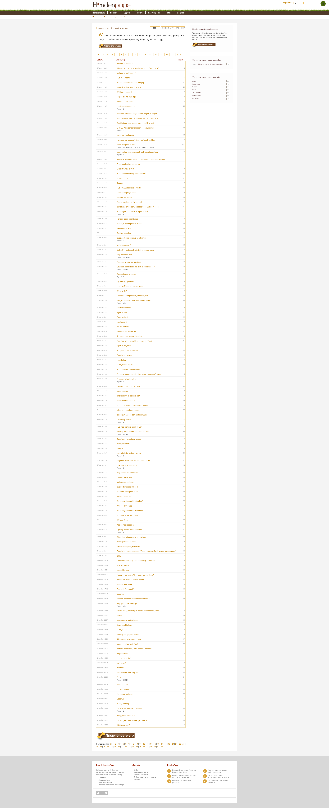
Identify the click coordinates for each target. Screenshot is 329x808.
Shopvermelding (104, 780)
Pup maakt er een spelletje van (129, 427)
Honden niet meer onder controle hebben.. (134, 598)
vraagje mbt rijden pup (126, 715)
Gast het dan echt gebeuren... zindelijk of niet (135, 123)
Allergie (120, 448)
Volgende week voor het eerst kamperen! (133, 460)
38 (148, 746)
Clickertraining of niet (125, 168)
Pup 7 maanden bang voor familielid (131, 173)
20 (173, 744)
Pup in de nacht (123, 77)
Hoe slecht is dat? (124, 658)
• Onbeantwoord (123, 17)
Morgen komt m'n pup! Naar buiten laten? (134, 300)
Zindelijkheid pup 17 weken (128, 634)
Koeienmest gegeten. (125, 524)
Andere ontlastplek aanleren (128, 164)
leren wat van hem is (125, 135)
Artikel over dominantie (126, 400)
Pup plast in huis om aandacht (129, 262)
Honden (113, 12)
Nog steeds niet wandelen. (127, 472)
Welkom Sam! (122, 520)
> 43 (179, 54)
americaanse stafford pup (127, 620)
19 (169, 744)
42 (162, 746)
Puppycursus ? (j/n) (125, 364)
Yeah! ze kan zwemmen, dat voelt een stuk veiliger (137, 152)
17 (162, 744)
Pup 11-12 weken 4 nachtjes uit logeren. (133, 405)
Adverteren (102, 778)
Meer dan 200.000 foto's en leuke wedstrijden (218, 771)
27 (108, 746)
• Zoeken (134, 17)
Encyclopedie (154, 12)
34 (133, 746)
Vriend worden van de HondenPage (111, 784)
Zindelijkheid (196, 93)
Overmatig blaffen (124, 419)
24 (97, 746)
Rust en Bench (123, 565)
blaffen (119, 615)
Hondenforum (99, 12)
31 (122, 746)
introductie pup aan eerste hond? (130, 579)
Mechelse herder (124, 307)
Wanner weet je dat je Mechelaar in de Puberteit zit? (138, 68)
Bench (194, 87)
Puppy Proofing (123, 703)
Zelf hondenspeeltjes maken (128, 546)
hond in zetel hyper (124, 584)
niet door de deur (124, 228)
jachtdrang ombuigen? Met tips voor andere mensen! (138, 206)
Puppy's (126, 12)
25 (101, 746)
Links (136, 770)
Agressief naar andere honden (129, 336)
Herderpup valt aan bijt (126, 106)
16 (158, 744)
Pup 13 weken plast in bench (128, 369)
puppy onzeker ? (123, 443)
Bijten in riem (122, 312)
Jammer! (120, 667)
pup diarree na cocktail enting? (129, 708)
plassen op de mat (124, 477)
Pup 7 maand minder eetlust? (129, 187)
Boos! (119, 677)
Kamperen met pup (124, 694)
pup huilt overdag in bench (127, 486)
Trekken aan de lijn (124, 197)
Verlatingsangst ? (124, 245)
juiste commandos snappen (128, 410)
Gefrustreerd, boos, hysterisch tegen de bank (135, 250)
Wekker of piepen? (124, 92)
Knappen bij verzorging (126, 379)
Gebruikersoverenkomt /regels (145, 777)
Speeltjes (120, 594)
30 (119, 746)
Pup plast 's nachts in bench (128, 515)
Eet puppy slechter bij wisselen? (130, 501)
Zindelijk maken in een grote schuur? (132, 414)
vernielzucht (122, 322)
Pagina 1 (119, 109)
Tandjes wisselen (124, 233)
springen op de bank (125, 482)
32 (126, 746)
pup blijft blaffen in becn (126, 541)
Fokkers (139, 12)
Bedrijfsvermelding (105, 782)
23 (183, 744)
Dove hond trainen (124, 625)
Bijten (194, 90)
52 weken (195, 98)
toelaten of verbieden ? (126, 63)
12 (156, 54)
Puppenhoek (196, 95)
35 (137, 746)
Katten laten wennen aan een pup (130, 82)
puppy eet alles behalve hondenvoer (131, 238)
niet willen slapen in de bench (129, 87)
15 (173, 54)
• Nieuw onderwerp (109, 17)
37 (144, 746)
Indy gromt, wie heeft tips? (127, 603)
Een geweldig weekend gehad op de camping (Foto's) (139, 374)
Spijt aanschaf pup (124, 254)
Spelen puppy (122, 178)
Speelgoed (196, 84)
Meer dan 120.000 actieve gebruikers (181, 781)
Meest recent (97, 17)
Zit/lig (119, 556)
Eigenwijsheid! (122, 317)
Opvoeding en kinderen (126, 274)
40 (155, 746)
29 (115, 746)
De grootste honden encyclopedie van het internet (218, 776)
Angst (194, 81)
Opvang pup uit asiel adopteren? (130, 529)
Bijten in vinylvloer (124, 345)
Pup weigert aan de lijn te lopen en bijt (132, 211)
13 (161, 54)
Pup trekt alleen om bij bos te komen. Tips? (134, 341)
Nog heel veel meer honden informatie (218, 781)
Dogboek (181, 12)
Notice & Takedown (141, 774)
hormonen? (121, 663)
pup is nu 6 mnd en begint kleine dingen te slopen (137, 113)
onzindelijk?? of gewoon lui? (128, 395)
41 (158, 746)
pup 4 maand (122, 684)
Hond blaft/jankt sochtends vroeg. (130, 286)
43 (165, 746)
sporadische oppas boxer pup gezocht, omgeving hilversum (141, 159)
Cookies (137, 779)
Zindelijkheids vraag (125, 355)
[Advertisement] (211, 137)
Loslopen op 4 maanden (127, 465)
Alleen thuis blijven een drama (129, 639)
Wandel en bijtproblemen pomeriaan (131, 537)
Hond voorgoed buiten (126, 144)
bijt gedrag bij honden (125, 281)
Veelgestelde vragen (141, 772)
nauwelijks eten (123, 570)
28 (112, 746)
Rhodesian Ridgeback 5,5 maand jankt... (133, 295)
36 (140, 746)
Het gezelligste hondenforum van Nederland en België (184, 771)
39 (151, 746)
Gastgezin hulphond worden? (129, 386)
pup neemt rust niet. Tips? (127, 644)
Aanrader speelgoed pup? (127, 491)
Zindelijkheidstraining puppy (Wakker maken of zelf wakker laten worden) (146, 551)
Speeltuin (120, 698)
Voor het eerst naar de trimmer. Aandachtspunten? (137, 118)
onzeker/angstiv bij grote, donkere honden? (134, 648)
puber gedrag (122, 391)
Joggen (120, 183)
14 (167, 54)
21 (176, 744)
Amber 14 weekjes (124, 505)
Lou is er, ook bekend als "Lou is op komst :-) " (136, 266)
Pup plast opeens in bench (127, 350)
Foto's (168, 12)
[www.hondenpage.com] (112, 9)
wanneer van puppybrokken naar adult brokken (136, 140)
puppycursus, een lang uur (128, 672)
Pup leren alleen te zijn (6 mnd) (129, 202)
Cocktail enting (123, 689)
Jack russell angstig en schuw (129, 439)
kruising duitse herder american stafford (133, 431)
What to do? (122, 291)
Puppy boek (121, 629)
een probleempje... (124, 496)
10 (145, 54)
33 (130, 746)
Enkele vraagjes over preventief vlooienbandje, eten (138, 610)
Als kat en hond (123, 326)
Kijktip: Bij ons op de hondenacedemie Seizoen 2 (211, 64)
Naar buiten (121, 360)
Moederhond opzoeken (126, 331)
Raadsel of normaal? (125, 589)
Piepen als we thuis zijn (126, 96)
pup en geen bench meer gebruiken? (132, 720)
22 (180, 744)
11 (150, 54)
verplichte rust (122, 653)
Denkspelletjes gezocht (126, 192)
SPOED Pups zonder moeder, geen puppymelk (136, 127)
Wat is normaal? (123, 725)
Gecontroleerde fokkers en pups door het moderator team (183, 776)
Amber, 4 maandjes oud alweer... (130, 223)
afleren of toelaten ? (125, 101)
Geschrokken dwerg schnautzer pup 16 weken (136, 560)
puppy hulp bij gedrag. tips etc (129, 453)
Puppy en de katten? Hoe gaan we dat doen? (135, 575)
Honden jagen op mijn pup (127, 219)
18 (165, 744)
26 (104, 746)
